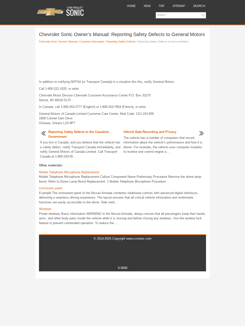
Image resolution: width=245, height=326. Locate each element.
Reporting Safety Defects (121, 41)
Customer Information (91, 41)
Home (131, 6)
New (147, 6)
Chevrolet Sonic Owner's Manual (58, 41)
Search (199, 6)
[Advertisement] (122, 62)
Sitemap (179, 6)
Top (161, 6)
